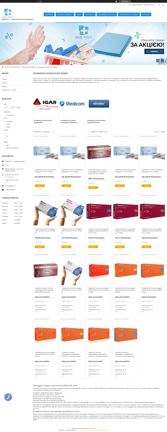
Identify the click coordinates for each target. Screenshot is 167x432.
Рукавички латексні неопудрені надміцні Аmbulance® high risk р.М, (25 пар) (98, 231)
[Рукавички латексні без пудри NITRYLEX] (99, 103)
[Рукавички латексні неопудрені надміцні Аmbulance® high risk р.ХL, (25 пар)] (152, 211)
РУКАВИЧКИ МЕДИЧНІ (28, 67)
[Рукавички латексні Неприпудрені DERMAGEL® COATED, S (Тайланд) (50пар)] (72, 335)
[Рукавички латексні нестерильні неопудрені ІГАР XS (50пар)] (45, 152)
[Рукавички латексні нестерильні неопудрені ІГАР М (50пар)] (125, 152)
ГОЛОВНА (49, 14)
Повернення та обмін (9, 90)
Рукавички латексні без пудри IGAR (43, 121)
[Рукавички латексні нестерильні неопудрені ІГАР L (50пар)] (152, 152)
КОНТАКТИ (90, 14)
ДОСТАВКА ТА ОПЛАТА (107, 14)
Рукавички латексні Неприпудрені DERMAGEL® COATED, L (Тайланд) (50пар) (97, 354)
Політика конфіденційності (100, 430)
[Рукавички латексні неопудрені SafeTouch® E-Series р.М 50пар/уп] (45, 211)
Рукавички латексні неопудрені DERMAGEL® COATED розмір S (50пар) (125, 290)
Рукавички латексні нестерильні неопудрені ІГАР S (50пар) (72, 171)
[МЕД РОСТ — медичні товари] (8, 13)
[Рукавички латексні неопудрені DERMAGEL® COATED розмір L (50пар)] (45, 335)
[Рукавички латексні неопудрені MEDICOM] (72, 103)
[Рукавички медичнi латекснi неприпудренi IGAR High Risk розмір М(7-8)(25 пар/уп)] (99, 152)
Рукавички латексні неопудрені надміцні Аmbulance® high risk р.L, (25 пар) (125, 231)
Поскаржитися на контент (84, 430)
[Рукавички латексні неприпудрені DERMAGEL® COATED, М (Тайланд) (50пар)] (125, 335)
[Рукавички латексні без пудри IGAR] (45, 103)
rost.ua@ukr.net (10, 186)
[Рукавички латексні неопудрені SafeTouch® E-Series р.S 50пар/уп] (72, 211)
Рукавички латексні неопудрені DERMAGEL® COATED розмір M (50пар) (152, 290)
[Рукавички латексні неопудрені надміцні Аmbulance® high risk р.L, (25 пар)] (125, 211)
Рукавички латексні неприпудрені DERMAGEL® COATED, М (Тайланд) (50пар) (124, 354)
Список (162, 131)
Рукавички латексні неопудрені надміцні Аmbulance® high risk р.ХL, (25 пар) (152, 231)
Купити (40, 185)
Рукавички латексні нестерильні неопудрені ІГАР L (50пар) (152, 171)
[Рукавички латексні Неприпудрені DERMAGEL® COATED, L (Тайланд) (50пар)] (99, 335)
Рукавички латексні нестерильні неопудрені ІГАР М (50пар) (125, 171)
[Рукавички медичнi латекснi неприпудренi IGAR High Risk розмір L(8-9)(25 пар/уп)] (45, 270)
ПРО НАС (146, 14)
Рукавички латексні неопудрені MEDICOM (69, 121)
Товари (4, 79)
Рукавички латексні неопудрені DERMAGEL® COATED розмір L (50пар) (45, 354)
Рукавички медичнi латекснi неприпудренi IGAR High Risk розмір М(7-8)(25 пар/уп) (97, 171)
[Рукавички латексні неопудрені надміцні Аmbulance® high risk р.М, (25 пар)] (99, 211)
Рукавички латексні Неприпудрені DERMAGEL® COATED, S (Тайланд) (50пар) (71, 354)
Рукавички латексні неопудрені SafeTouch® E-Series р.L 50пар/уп (72, 290)
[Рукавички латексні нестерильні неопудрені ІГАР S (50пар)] (72, 152)
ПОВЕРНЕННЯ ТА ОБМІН (129, 14)
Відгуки (4, 86)
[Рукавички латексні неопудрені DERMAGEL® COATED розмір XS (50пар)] (99, 270)
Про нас (4, 83)
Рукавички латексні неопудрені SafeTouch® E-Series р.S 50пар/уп (72, 231)
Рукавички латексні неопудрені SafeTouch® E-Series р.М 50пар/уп (45, 231)
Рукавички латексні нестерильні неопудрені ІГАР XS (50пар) (45, 171)
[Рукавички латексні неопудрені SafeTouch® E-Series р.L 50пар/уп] (72, 270)
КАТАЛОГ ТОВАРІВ (64, 14)
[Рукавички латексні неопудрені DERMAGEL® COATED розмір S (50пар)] (125, 270)
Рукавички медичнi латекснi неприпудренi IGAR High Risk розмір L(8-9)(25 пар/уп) (44, 290)
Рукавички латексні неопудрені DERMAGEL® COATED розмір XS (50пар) (98, 290)
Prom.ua (93, 428)
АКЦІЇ (79, 14)
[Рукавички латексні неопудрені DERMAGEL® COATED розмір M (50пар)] (152, 270)
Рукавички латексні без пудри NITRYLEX (96, 121)
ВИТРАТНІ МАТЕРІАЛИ (12, 67)
